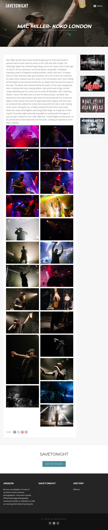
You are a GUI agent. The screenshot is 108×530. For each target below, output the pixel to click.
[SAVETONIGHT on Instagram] (54, 523)
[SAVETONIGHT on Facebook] (50, 523)
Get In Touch (54, 464)
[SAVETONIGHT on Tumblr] (58, 523)
